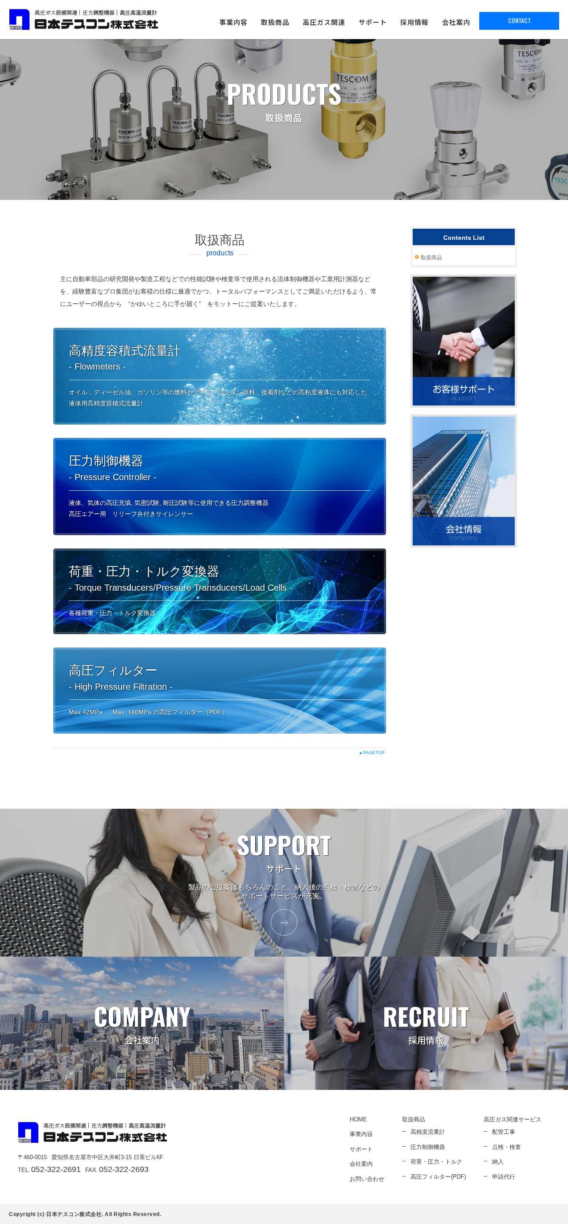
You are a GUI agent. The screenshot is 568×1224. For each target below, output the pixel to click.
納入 (498, 1161)
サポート (373, 22)
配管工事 (503, 1132)
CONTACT (519, 20)
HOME (358, 1119)
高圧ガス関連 (324, 22)
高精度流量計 (427, 1132)
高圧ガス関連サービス (512, 1119)
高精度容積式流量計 (125, 351)
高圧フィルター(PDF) (438, 1176)
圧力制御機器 (106, 461)
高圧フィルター (119, 670)
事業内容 (233, 22)
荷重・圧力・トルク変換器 (144, 571)
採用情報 (414, 22)
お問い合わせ (367, 1179)
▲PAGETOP (372, 752)
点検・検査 (506, 1147)
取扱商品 (275, 22)
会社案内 (456, 22)
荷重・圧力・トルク (436, 1161)
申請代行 (503, 1176)
